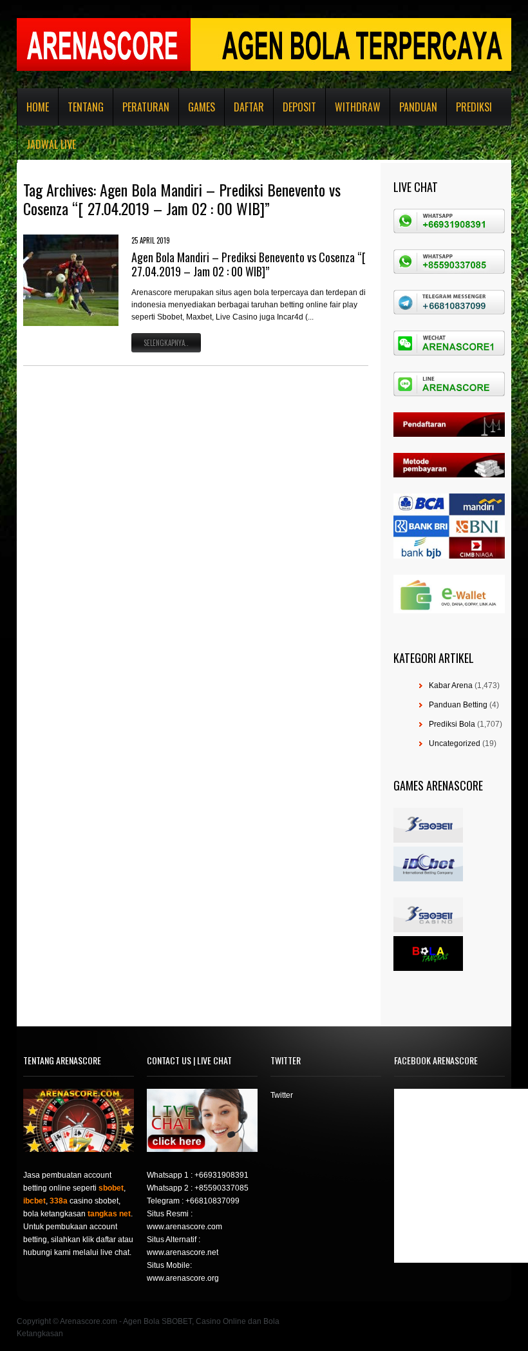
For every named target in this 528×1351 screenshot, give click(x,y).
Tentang (86, 107)
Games (201, 107)
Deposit (299, 107)
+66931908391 (221, 1175)
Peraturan (145, 107)
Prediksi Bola (452, 724)
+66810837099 (212, 1200)
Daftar (249, 107)
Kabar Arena (451, 685)
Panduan (418, 107)
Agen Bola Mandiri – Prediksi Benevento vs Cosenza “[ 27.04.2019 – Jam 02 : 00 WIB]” (248, 264)
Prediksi (474, 107)
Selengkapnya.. (166, 343)
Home (37, 107)
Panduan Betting (458, 704)
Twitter (281, 1095)
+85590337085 (221, 1188)
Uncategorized (454, 743)
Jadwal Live (51, 144)
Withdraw (358, 107)
